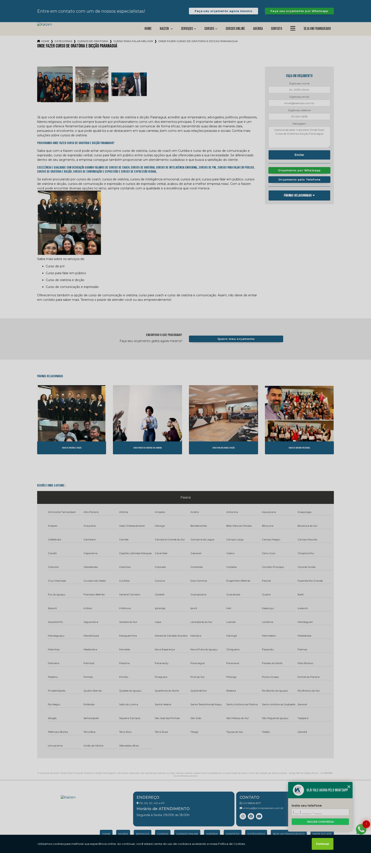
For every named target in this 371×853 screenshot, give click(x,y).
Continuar (322, 843)
